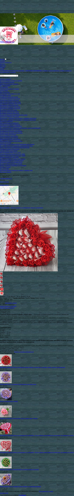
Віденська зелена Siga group (8, 110)
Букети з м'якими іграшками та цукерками (13, 165)
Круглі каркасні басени (7, 82)
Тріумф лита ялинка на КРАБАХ (10, 124)
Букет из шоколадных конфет (9, 401)
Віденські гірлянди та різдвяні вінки (11, 162)
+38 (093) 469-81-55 (6, 178)
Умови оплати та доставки (8, 306)
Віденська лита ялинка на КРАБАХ (11, 126)
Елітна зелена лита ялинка (8, 134)
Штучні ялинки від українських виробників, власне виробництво (20, 128)
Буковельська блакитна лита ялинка (11, 131)
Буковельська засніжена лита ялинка (11, 133)
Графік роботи (4, 185)
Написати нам (4, 182)
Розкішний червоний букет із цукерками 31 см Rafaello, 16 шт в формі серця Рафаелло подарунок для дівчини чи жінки (37, 452)
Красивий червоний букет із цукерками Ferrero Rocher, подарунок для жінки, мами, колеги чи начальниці (32, 367)
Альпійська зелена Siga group (9, 97)
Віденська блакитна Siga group (9, 111)
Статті (2, 69)
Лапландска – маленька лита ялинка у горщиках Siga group (18, 118)
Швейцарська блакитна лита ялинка (11, 141)
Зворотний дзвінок (11, 303)
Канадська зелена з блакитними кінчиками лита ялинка (17, 144)
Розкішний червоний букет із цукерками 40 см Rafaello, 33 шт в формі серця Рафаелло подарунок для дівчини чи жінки (37, 435)
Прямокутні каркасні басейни (9, 84)
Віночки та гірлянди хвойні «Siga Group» (12, 159)
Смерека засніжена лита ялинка (9, 149)
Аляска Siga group (5, 95)
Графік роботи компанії (7, 308)
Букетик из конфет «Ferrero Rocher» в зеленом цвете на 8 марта (19, 469)
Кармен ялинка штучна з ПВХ (9, 157)
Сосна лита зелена (5, 142)
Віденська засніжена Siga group (9, 113)
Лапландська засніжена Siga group (10, 103)
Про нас (2, 64)
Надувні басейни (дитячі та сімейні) (11, 80)
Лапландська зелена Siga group (9, 100)
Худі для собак (4, 168)
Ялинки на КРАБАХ (6, 121)
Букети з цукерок (5, 167)
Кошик (2, 59)
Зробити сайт (4, 493)
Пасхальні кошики (5, 172)
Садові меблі (4, 87)
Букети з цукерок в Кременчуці (24, 352)
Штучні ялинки (5, 92)
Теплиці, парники (5, 79)
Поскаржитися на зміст (46, 491)
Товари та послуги (5, 62)
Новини (2, 67)
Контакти (3, 65)
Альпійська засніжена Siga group (10, 98)
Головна (2, 61)
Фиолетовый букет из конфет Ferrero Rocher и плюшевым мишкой (20, 486)
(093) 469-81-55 (7, 41)
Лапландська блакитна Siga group (10, 102)
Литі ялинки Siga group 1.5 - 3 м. (10, 93)
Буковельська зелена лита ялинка (10, 129)
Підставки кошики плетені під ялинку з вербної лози (16, 170)
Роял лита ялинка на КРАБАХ (9, 123)
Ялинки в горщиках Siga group (9, 116)
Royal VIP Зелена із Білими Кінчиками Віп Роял (15, 147)
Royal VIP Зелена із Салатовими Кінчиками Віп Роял (16, 146)
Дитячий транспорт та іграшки (9, 89)
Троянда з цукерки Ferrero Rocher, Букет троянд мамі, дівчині (19, 418)
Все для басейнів (5, 85)
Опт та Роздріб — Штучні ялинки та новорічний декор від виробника (21, 207)
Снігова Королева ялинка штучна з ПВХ (12, 154)
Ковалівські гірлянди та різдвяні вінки (12, 160)
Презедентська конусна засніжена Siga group (13, 115)
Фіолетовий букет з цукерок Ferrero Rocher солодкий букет (18, 384)
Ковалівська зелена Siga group (9, 105)
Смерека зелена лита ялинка (8, 151)
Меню (9, 59)
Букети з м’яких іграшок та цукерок (11, 164)
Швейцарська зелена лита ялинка (10, 139)
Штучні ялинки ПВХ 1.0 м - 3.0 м (10, 152)
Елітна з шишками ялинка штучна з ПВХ (12, 155)
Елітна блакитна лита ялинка (9, 136)
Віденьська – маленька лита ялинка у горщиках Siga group (18, 120)
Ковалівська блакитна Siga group (10, 107)
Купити (2, 303)
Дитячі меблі (4, 90)
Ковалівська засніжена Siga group (10, 108)
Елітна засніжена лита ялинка (9, 137)
